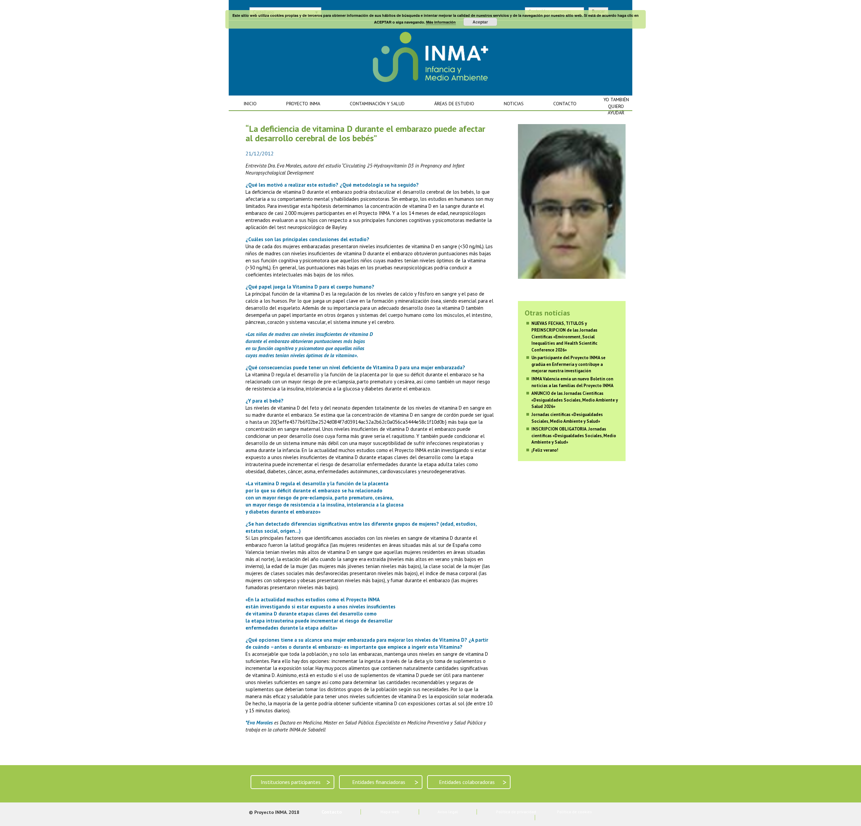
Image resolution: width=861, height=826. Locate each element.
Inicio (250, 104)
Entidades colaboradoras (473, 782)
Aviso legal (448, 811)
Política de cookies (574, 811)
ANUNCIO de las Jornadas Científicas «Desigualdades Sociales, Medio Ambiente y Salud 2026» (574, 399)
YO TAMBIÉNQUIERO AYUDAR (616, 106)
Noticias (514, 104)
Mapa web (389, 811)
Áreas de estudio (454, 104)
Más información (441, 22)
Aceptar (480, 22)
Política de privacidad (516, 811)
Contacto (564, 104)
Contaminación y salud (377, 104)
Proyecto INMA (303, 104)
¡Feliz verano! (544, 450)
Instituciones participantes (295, 782)
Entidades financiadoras (385, 782)
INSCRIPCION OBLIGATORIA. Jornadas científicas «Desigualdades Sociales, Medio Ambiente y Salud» (573, 435)
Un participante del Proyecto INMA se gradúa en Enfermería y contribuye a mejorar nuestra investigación (568, 364)
